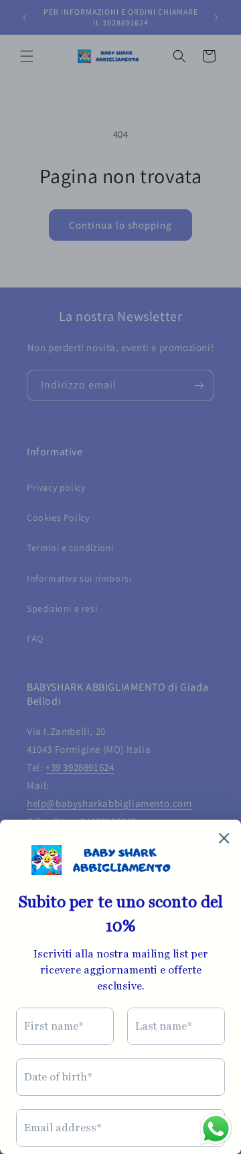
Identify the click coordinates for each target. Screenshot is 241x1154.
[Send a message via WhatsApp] (215, 1129)
